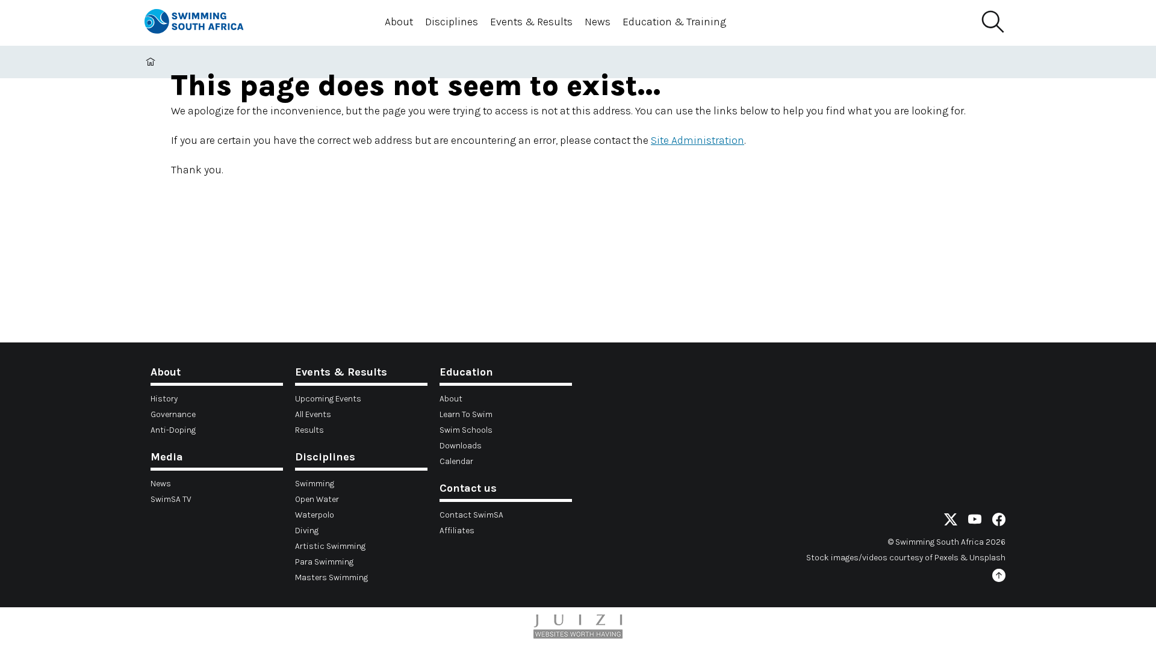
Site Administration (697, 140)
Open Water (317, 499)
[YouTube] (974, 521)
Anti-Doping (173, 430)
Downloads (461, 446)
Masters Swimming (331, 577)
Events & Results (531, 21)
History (164, 399)
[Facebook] (998, 521)
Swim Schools (466, 430)
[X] (950, 521)
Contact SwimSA (471, 515)
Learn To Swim (466, 414)
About (399, 21)
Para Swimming (324, 562)
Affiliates (457, 530)
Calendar (456, 461)
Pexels (946, 557)
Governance (173, 414)
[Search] (992, 22)
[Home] (204, 23)
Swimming (314, 483)
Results (309, 430)
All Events (313, 414)
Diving (307, 530)
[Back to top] (998, 577)
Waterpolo (314, 515)
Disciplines (451, 21)
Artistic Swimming (330, 546)
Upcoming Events (328, 399)
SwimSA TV (171, 499)
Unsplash (987, 557)
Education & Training (674, 21)
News (598, 21)
